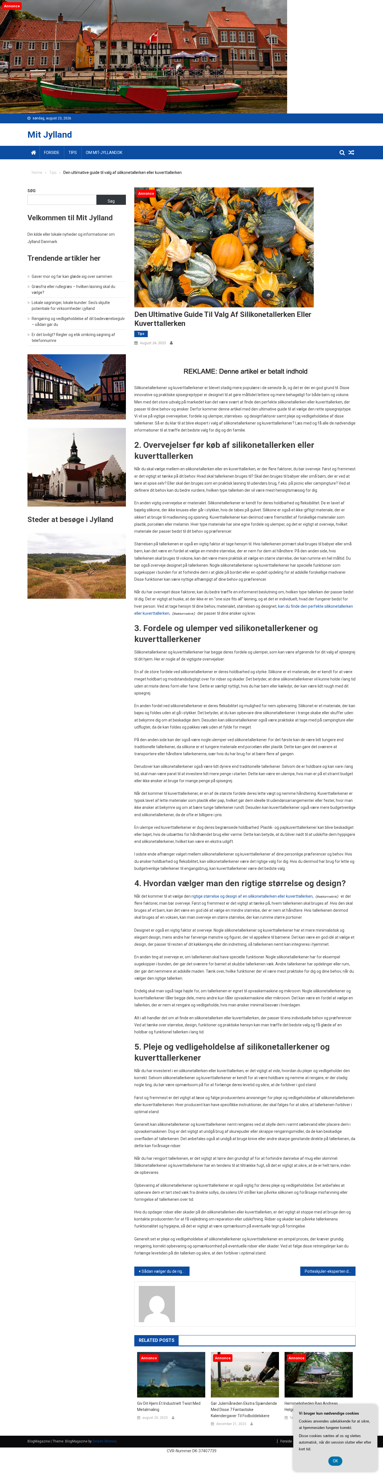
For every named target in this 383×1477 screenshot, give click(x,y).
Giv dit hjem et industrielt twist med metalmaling (168, 1406)
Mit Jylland (49, 134)
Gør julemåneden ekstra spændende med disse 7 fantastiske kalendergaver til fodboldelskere (244, 1409)
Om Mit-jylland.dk (104, 152)
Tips (72, 152)
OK (335, 1461)
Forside (51, 152)
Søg (31, 191)
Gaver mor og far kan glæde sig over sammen (72, 276)
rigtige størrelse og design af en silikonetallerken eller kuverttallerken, (252, 896)
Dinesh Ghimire (104, 1441)
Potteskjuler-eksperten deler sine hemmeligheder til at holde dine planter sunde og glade (330, 1271)
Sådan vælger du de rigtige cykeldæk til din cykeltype (166, 1271)
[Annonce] (171, 1374)
